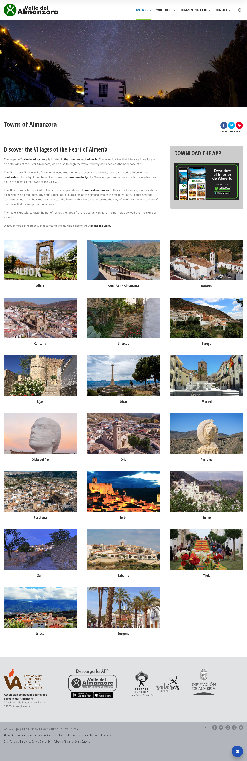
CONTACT (221, 10)
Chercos (62, 735)
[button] (240, 10)
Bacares (41, 735)
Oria (6, 741)
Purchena (25, 741)
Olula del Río (106, 735)
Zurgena (86, 741)
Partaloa (14, 741)
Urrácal (75, 741)
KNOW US (142, 10)
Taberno (58, 741)
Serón (35, 741)
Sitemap (75, 728)
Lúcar (86, 735)
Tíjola (67, 741)
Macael (94, 735)
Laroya (71, 735)
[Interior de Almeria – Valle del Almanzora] (31, 10)
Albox (7, 735)
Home (204, 727)
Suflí (50, 741)
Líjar (79, 735)
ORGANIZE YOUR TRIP (194, 10)
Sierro (43, 741)
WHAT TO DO (164, 10)
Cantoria (52, 735)
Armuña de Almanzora (24, 735)
